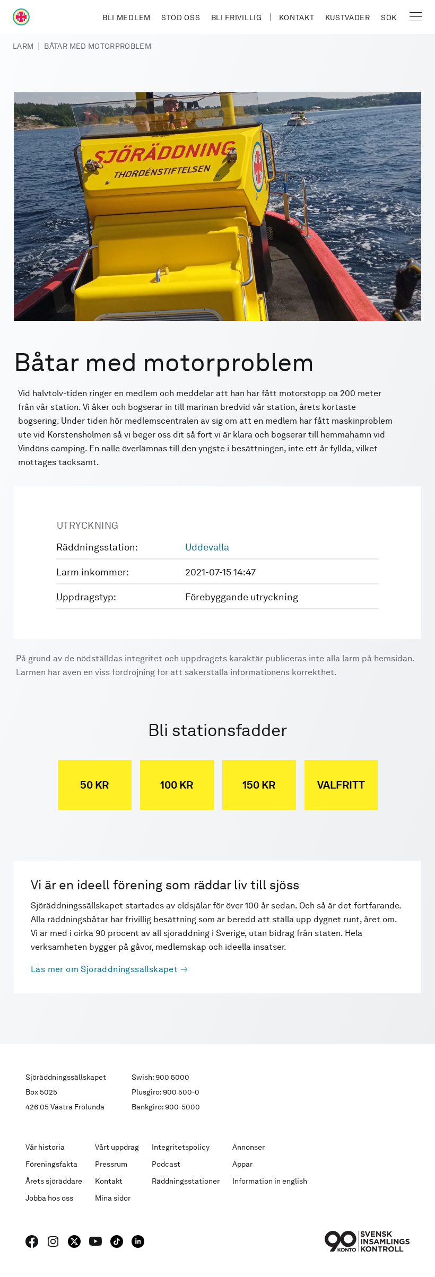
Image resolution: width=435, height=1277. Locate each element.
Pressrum (111, 1164)
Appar (242, 1164)
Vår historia (45, 1147)
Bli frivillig (236, 17)
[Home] (21, 16)
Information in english (269, 1181)
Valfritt (341, 785)
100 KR (176, 785)
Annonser (248, 1147)
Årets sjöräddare (53, 1181)
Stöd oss (181, 17)
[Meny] (416, 17)
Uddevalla (207, 547)
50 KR (94, 785)
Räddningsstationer (186, 1181)
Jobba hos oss (49, 1198)
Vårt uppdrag (117, 1147)
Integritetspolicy (181, 1147)
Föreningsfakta (51, 1164)
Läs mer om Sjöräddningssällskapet (104, 969)
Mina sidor (112, 1198)
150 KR (258, 785)
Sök (389, 17)
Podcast (166, 1164)
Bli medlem (126, 17)
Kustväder (347, 17)
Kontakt (297, 17)
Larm (23, 46)
